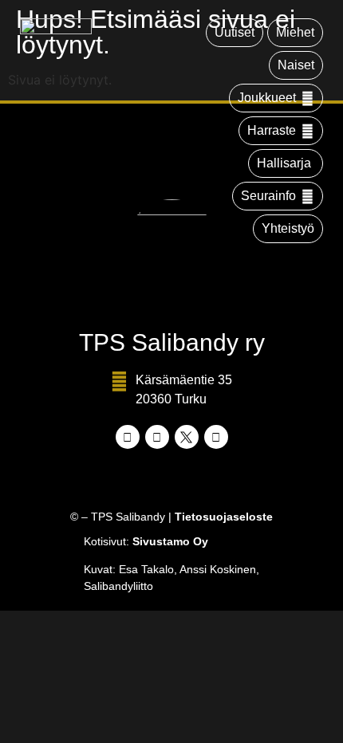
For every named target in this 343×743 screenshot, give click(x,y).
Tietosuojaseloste (224, 516)
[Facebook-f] (128, 437)
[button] (276, 98)
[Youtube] (216, 437)
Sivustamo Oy (170, 541)
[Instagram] (157, 437)
